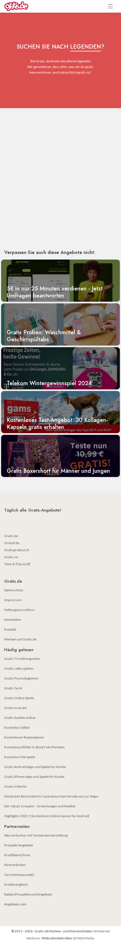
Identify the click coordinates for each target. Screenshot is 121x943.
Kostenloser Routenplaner (24, 737)
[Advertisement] (60, 179)
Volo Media (85, 938)
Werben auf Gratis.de (20, 639)
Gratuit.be (11, 543)
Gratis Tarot (13, 688)
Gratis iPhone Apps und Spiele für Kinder (34, 776)
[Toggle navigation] (110, 6)
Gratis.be (11, 536)
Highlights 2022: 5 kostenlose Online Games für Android (46, 816)
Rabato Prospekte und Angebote (28, 894)
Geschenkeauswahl (19, 874)
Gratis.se (11, 557)
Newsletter (12, 619)
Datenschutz (13, 590)
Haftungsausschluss (19, 610)
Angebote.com (15, 904)
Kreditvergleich (16, 884)
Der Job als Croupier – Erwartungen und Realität (39, 806)
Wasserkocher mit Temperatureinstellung (36, 835)
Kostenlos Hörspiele (19, 757)
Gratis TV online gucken (22, 658)
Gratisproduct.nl (16, 550)
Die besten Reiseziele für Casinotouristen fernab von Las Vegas (51, 796)
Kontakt (10, 629)
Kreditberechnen (17, 855)
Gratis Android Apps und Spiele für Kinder (35, 767)
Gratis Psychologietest (21, 678)
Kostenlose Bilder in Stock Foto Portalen (34, 747)
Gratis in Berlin (15, 786)
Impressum (13, 600)
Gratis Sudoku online (19, 717)
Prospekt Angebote (18, 845)
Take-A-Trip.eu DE (17, 564)
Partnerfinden (15, 865)
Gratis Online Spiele (19, 698)
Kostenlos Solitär (17, 727)
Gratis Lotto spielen (18, 668)
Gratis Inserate (15, 708)
